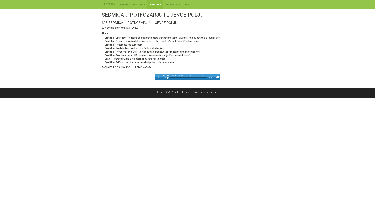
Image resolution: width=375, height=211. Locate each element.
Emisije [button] (155, 4)
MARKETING (173, 4)
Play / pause (158, 77)
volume (217, 77)
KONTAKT (191, 4)
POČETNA (110, 4)
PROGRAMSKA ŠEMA (132, 4)
